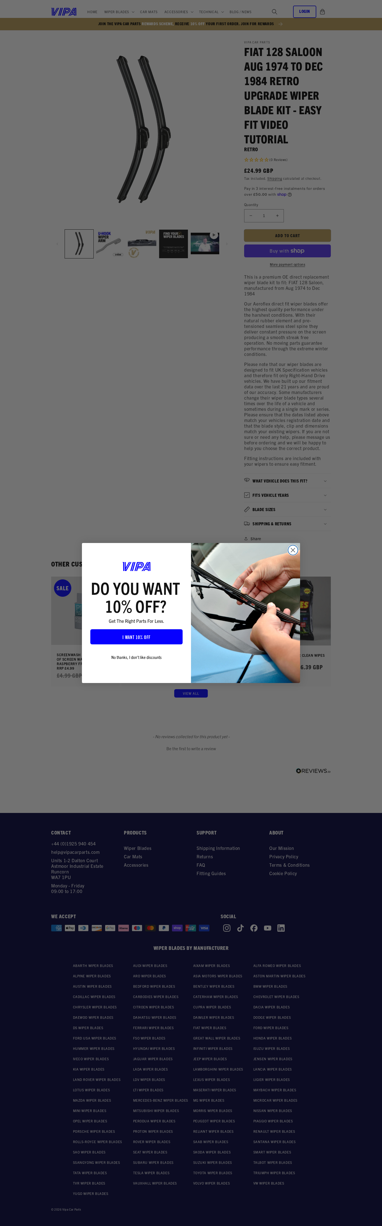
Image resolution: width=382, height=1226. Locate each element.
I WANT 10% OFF (136, 637)
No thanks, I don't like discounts (136, 657)
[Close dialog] (293, 550)
